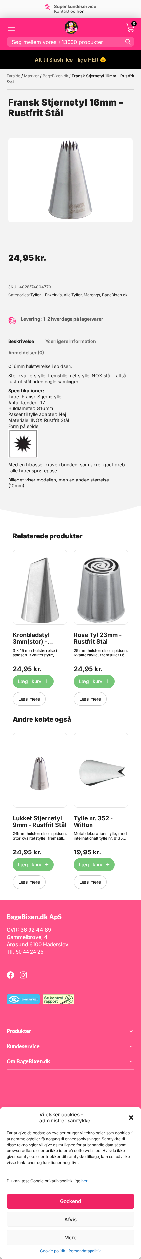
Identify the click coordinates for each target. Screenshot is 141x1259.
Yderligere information (70, 341)
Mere (70, 1237)
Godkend (70, 1201)
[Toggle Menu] (11, 28)
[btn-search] (127, 42)
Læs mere (29, 699)
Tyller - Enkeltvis (46, 294)
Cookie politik (52, 1250)
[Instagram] (23, 974)
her (84, 1180)
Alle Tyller (73, 294)
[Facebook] (10, 974)
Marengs (92, 294)
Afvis (70, 1219)
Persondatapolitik (85, 1250)
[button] (131, 1117)
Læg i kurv (29, 681)
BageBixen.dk (55, 75)
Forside (13, 75)
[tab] (26, 341)
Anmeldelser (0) (26, 352)
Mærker (31, 75)
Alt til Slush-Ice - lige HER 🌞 (70, 59)
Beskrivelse (21, 341)
